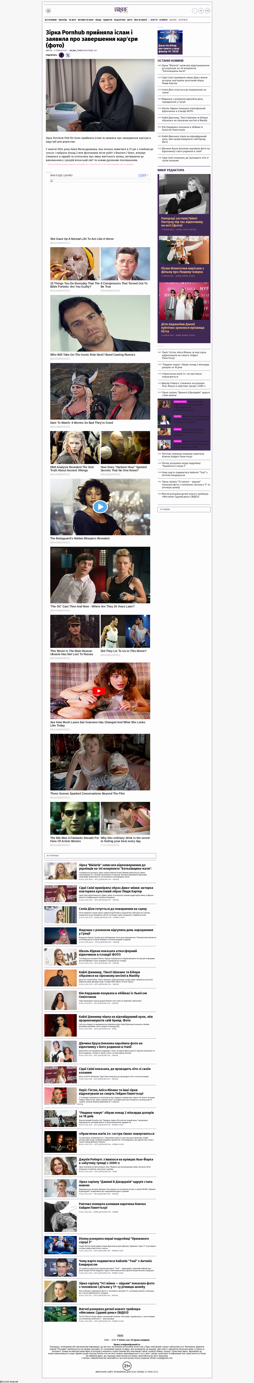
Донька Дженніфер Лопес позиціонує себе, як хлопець (189, 432)
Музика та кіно (86, 20)
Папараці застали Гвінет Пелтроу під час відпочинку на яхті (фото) (182, 222)
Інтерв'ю (183, 20)
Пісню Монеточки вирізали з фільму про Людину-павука (182, 270)
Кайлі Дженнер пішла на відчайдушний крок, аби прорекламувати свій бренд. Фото (116, 1018)
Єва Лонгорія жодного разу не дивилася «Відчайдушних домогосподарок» (189, 406)
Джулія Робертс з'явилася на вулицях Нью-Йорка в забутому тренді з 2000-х (116, 1161)
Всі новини (51, 20)
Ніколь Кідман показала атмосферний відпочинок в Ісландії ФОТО (108, 952)
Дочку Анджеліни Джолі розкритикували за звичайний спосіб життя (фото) (191, 419)
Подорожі (119, 20)
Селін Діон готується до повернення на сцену (113, 909)
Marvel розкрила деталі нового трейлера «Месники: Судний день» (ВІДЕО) (109, 1310)
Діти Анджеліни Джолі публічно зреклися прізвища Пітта (182, 327)
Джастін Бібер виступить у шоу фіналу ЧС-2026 (168, 48)
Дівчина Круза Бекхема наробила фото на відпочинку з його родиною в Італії (110, 1045)
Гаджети (107, 20)
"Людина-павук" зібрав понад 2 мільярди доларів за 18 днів (116, 1114)
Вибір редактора (171, 170)
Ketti (96, 879)
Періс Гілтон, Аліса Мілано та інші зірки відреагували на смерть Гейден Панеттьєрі (111, 1091)
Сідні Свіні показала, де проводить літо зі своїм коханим (115, 1070)
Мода (98, 20)
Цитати (173, 20)
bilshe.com (124, 1340)
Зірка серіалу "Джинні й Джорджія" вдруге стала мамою (115, 1183)
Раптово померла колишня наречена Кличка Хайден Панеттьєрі (112, 1205)
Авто (129, 20)
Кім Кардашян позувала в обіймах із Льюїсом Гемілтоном (113, 995)
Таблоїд (116, 879)
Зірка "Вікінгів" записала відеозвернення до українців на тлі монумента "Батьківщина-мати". (115, 866)
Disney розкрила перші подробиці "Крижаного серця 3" (114, 1240)
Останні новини (170, 61)
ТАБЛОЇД (62, 20)
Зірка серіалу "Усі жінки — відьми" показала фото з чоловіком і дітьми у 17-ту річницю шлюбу (116, 1285)
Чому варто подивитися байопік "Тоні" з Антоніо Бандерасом (115, 1262)
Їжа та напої (140, 20)
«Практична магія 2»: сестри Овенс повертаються (116, 1134)
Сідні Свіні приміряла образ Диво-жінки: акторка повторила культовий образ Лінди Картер (116, 889)
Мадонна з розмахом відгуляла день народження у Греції (116, 931)
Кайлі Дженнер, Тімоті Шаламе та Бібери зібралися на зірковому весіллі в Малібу (109, 974)
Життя (154, 20)
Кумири (163, 20)
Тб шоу (72, 20)
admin (96, 917)
